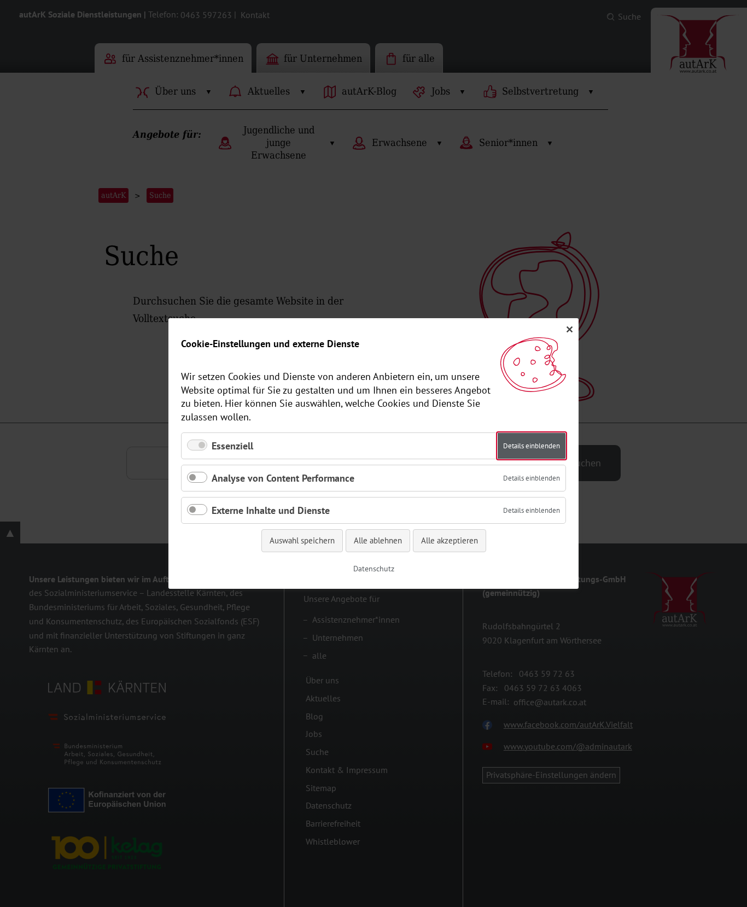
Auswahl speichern (302, 540)
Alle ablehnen (378, 540)
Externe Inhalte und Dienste (271, 510)
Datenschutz (373, 568)
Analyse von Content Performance (283, 478)
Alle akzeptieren (449, 540)
